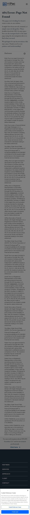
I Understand (15, 511)
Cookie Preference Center (15, 507)
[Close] (28, 490)
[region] (15, 502)
